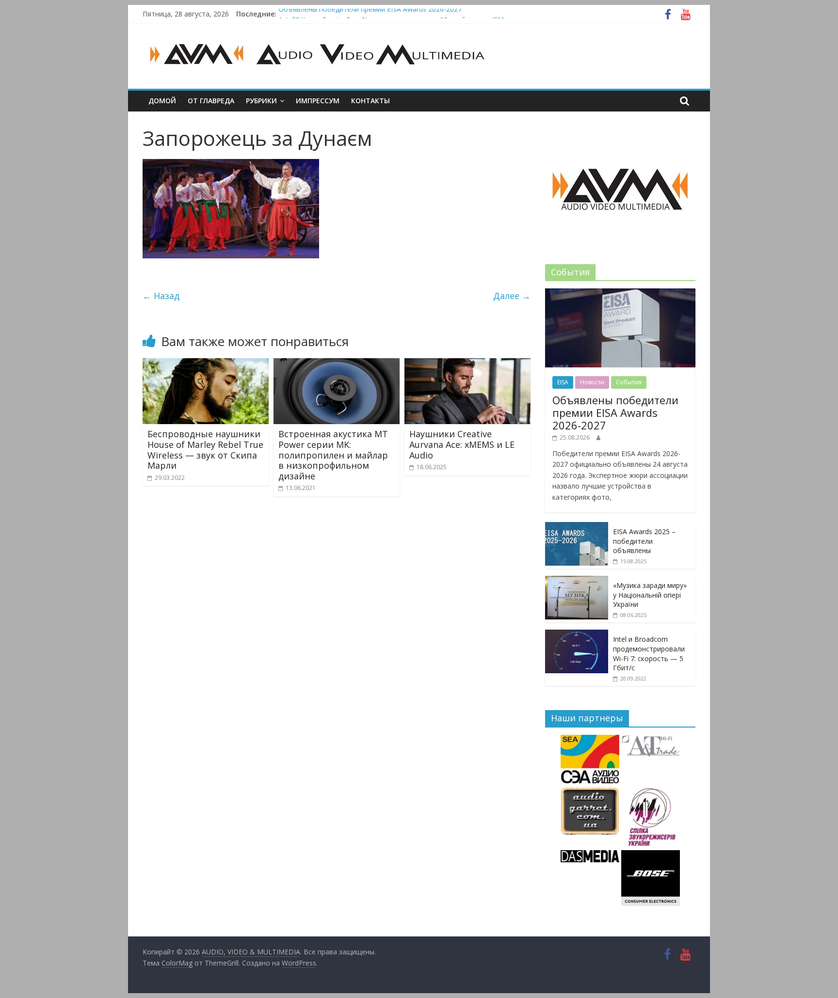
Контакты (370, 100)
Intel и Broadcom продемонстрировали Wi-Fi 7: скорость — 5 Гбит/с (649, 653)
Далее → (512, 295)
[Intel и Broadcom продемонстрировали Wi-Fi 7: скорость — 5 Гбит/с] (576, 634)
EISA (562, 382)
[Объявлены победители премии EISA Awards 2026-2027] (620, 293)
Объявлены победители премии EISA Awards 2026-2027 (370, 13)
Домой (162, 100)
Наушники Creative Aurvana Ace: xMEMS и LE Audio (462, 444)
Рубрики (261, 100)
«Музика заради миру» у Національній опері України (650, 595)
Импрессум (317, 100)
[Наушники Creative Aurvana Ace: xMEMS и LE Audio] (467, 364)
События (629, 382)
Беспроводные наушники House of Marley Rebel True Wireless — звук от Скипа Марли (205, 449)
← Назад (161, 295)
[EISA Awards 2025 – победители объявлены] (576, 527)
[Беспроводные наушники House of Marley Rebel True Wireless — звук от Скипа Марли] (206, 364)
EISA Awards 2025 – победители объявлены (644, 541)
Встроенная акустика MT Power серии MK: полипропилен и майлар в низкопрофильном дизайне (333, 454)
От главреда (211, 100)
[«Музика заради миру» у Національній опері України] (576, 581)
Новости (592, 382)
